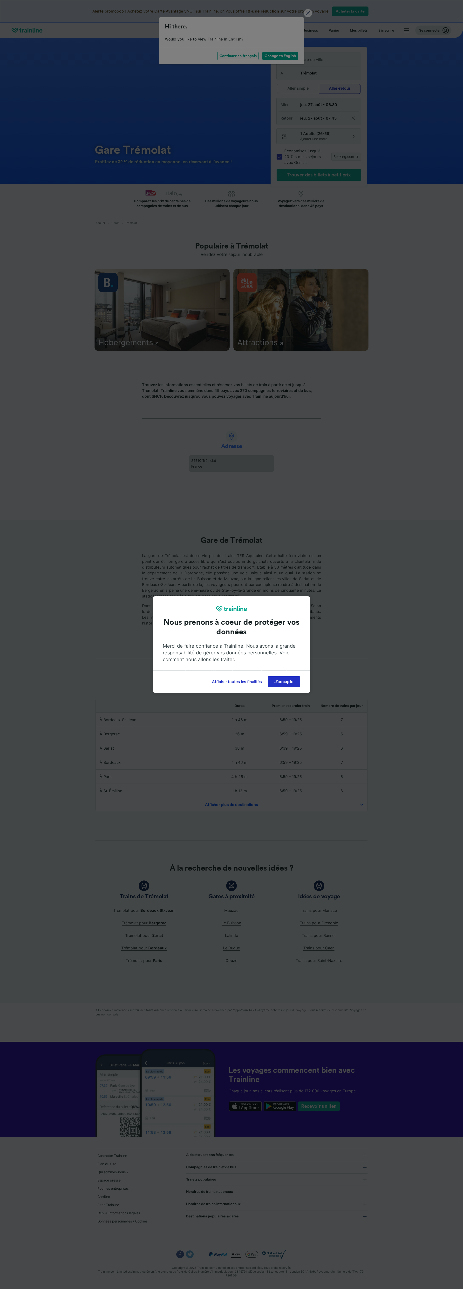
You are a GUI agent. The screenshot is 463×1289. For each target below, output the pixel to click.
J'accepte (283, 681)
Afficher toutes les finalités (237, 681)
